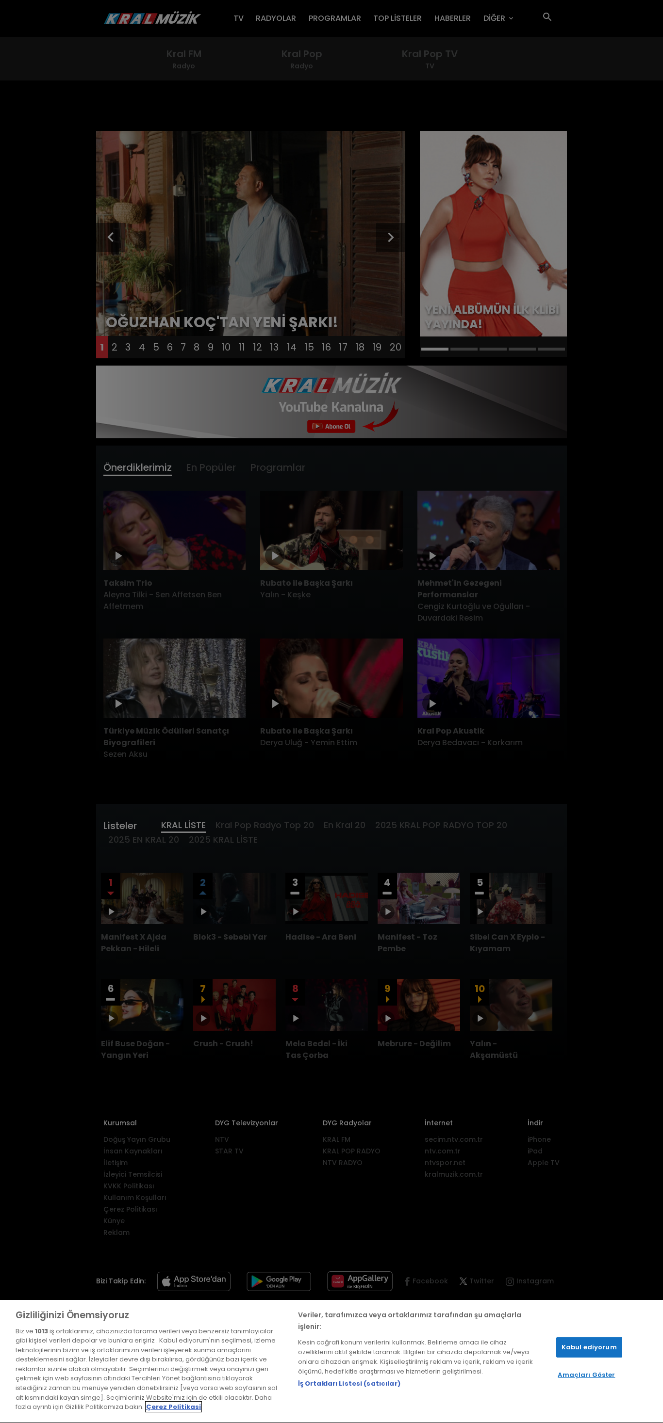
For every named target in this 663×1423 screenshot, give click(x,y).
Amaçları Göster (586, 1374)
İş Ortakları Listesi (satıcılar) (349, 1383)
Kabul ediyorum (589, 1347)
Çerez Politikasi (173, 1406)
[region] (331, 1361)
